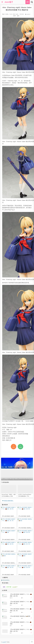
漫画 (4, 587)
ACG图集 (6, 14)
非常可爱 (8, 587)
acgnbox (28, 14)
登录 (27, 2)
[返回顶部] (32, 642)
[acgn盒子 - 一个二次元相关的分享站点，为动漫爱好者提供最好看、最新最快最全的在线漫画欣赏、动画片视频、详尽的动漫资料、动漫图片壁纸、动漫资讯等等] (8, 2)
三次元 (10, 14)
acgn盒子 (14, 587)
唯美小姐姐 (15, 14)
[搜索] (32, 2)
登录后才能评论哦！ (9, 500)
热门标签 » (6, 583)
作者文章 (5, 504)
